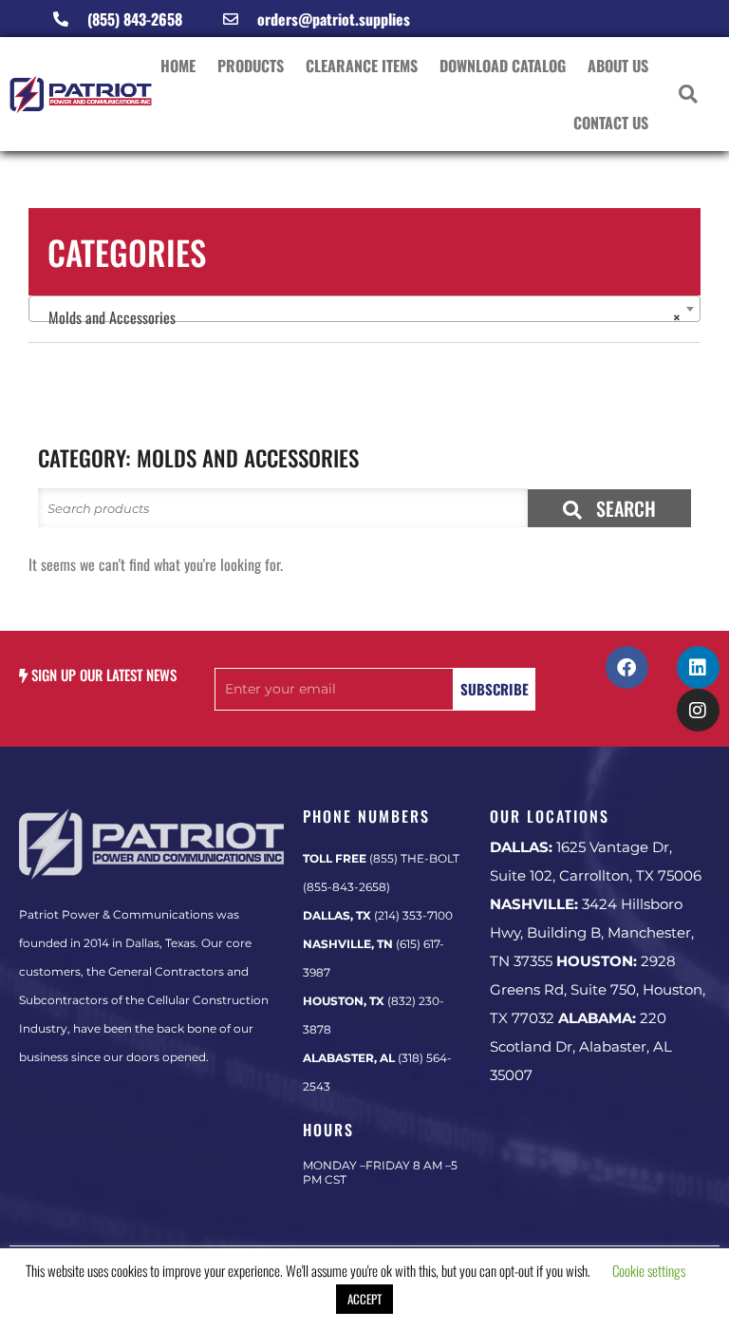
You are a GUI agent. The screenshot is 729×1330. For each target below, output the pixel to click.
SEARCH (623, 508)
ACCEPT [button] (364, 1298)
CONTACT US (610, 122)
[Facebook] (627, 667)
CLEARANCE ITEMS (362, 65)
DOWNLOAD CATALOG (502, 65)
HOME (178, 65)
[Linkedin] (698, 667)
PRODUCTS (250, 65)
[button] (688, 94)
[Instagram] (698, 710)
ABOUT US (618, 65)
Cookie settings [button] (648, 1270)
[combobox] (364, 308)
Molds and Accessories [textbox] (359, 317)
